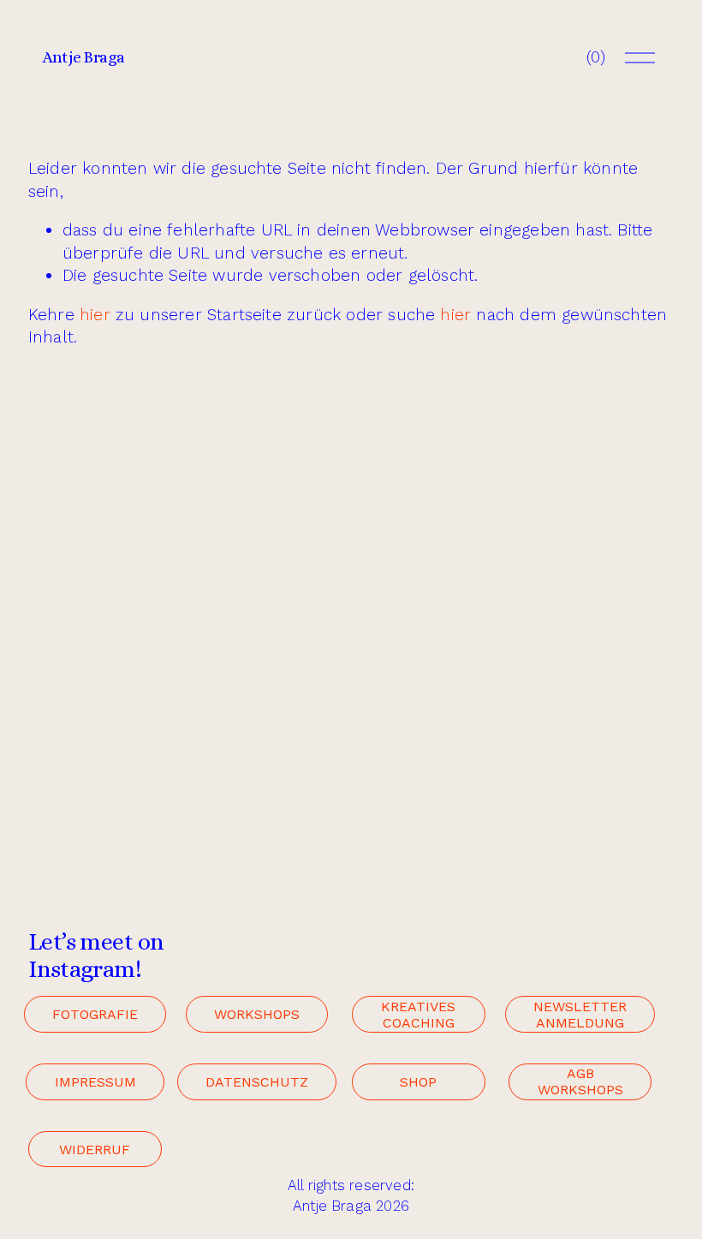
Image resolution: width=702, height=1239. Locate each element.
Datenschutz (256, 1082)
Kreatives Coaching (418, 1014)
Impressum (95, 1082)
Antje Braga (83, 57)
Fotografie (95, 1014)
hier (95, 315)
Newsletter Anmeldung (580, 1014)
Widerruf (94, 1149)
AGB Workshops (580, 1081)
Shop (418, 1082)
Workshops (257, 1014)
